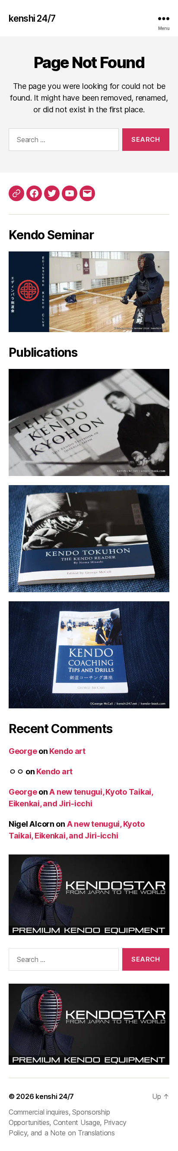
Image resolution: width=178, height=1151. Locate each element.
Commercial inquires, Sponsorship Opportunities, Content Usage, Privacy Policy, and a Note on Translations (68, 1122)
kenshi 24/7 (32, 18)
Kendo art (67, 751)
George (23, 751)
